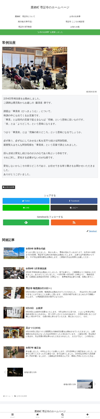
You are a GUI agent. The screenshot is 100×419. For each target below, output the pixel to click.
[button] (92, 288)
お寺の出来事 (9, 187)
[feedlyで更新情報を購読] (26, 222)
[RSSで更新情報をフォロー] (74, 222)
